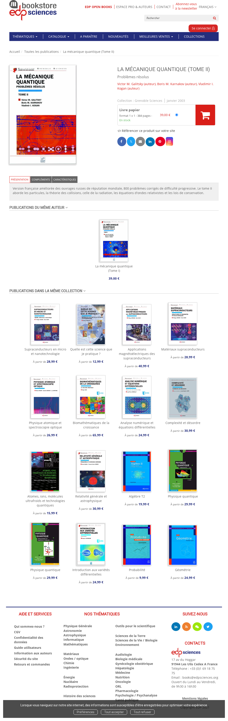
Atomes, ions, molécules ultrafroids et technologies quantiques (45, 500)
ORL (118, 686)
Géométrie (183, 570)
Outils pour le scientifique (135, 626)
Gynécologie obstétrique (134, 664)
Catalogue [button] (57, 36)
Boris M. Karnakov (170, 84)
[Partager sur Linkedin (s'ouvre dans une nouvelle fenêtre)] (150, 141)
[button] (43, 114)
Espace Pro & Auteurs (134, 7)
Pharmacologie (126, 691)
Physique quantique (183, 496)
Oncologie (123, 682)
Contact (164, 7)
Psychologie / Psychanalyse (136, 695)
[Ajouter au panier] (205, 115)
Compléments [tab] (41, 179)
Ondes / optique (75, 658)
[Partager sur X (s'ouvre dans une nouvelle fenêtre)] (131, 141)
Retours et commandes (32, 664)
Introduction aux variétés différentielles (91, 572)
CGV (17, 632)
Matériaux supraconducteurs (183, 349)
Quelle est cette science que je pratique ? (91, 351)
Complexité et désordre (182, 423)
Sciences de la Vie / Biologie (136, 640)
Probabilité (137, 570)
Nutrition (122, 677)
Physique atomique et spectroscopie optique (45, 425)
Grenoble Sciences (148, 100)
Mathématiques (75, 644)
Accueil (14, 51)
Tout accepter (114, 712)
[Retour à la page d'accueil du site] (33, 10)
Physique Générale (77, 626)
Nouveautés (118, 36)
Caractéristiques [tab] (64, 179)
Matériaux (71, 653)
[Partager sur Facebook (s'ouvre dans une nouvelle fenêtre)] (121, 141)
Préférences (85, 712)
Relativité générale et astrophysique (91, 498)
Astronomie (72, 631)
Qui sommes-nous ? (29, 626)
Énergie (69, 677)
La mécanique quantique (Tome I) (114, 268)
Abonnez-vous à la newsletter (186, 6)
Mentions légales (195, 698)
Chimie (68, 663)
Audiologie (123, 654)
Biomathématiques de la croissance (91, 425)
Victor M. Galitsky (130, 84)
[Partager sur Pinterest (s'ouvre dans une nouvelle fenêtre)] (160, 141)
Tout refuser (142, 712)
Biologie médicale (128, 659)
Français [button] (206, 7)
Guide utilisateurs (27, 647)
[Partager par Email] (140, 141)
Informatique (73, 639)
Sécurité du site (26, 659)
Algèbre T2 (137, 496)
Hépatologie (124, 668)
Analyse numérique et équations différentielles (137, 425)
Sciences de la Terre (130, 635)
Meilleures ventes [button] (155, 36)
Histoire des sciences (79, 696)
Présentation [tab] (19, 179)
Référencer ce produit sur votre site (148, 131)
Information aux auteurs (33, 653)
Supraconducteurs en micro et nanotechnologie (45, 351)
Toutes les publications (41, 51)
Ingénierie (71, 667)
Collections (194, 36)
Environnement (127, 645)
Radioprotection (75, 686)
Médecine (122, 672)
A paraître (88, 36)
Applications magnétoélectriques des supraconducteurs (137, 353)
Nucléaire (70, 682)
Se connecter (202, 28)
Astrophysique (74, 635)
